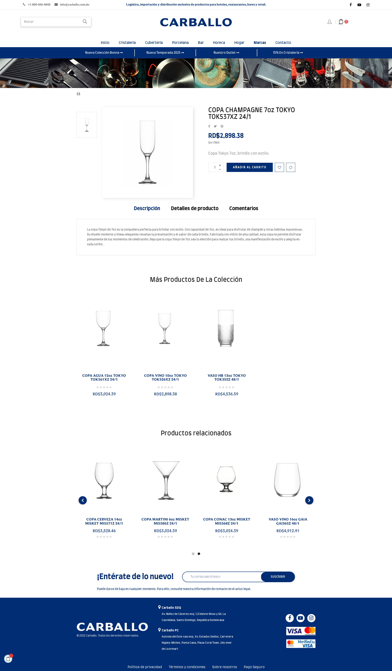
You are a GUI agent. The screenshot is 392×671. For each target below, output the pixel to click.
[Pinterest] (221, 127)
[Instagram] (368, 5)
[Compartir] (209, 127)
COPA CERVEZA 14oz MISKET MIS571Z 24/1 (104, 521)
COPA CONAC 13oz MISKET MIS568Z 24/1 (226, 521)
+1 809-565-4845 (39, 4)
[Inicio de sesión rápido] (329, 22)
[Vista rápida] (99, 371)
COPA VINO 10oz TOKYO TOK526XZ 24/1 (165, 378)
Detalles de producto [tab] (194, 208)
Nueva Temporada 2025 (163, 52)
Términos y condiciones (187, 667)
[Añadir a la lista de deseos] (279, 167)
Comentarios (243, 208)
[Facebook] (350, 5)
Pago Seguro (254, 667)
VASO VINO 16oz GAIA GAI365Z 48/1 (288, 521)
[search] (85, 22)
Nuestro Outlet (225, 52)
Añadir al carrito (249, 167)
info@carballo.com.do (74, 4)
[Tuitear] (215, 127)
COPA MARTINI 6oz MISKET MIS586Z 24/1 (165, 521)
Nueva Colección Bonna (102, 52)
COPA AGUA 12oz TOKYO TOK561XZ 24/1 (104, 378)
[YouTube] (359, 5)
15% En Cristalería (286, 52)
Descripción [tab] (147, 208)
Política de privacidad (145, 667)
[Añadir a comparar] (290, 167)
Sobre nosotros (224, 667)
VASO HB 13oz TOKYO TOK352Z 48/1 (227, 378)
